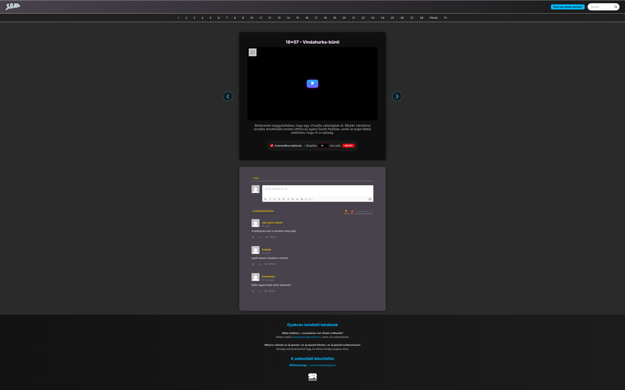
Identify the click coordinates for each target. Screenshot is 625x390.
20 (344, 17)
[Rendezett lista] (283, 199)
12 (269, 17)
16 (307, 17)
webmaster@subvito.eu (307, 336)
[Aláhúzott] (274, 199)
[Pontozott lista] (288, 199)
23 (373, 17)
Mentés (348, 146)
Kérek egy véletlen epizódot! (568, 7)
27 (411, 17)
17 (316, 17)
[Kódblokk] (297, 199)
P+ (445, 17)
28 (421, 17)
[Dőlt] (270, 199)
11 (261, 17)
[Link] (302, 199)
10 (251, 17)
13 (279, 17)
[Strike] (279, 199)
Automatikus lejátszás (288, 145)
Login (255, 177)
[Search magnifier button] (616, 7)
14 (288, 17)
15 (297, 17)
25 (392, 17)
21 (353, 17)
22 (363, 17)
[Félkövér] (265, 199)
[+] (310, 199)
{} (306, 199)
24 (382, 17)
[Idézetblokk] (293, 199)
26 (402, 17)
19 (334, 17)
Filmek (434, 17)
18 (325, 17)
